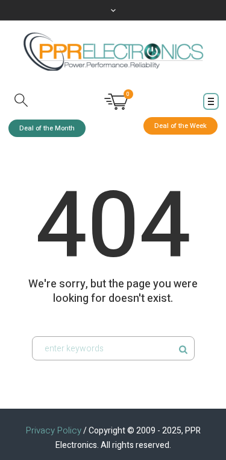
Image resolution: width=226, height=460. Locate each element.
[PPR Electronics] (113, 52)
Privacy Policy (53, 430)
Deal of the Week (180, 126)
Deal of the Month (47, 128)
